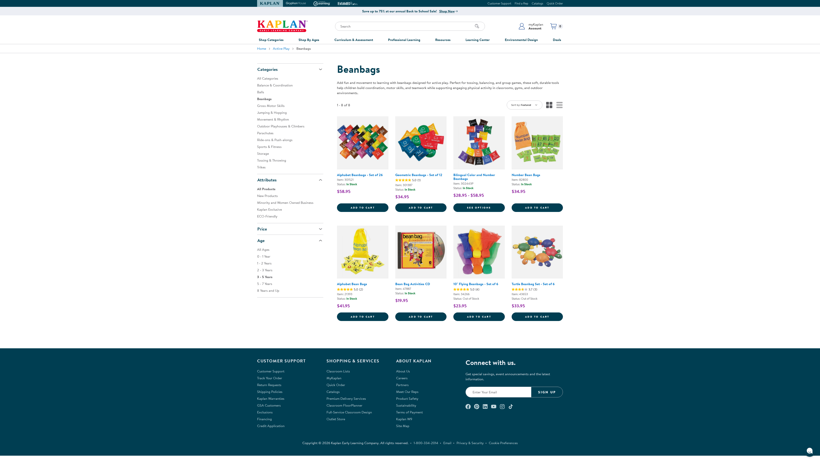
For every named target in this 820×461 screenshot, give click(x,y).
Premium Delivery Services (346, 398)
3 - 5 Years (264, 276)
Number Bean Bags (526, 174)
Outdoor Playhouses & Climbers (281, 126)
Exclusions (265, 412)
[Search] (477, 26)
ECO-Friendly (267, 216)
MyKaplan (334, 378)
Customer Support (499, 3)
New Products (267, 195)
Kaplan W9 (404, 419)
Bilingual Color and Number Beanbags (474, 176)
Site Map (402, 425)
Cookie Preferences (503, 443)
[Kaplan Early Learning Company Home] (282, 26)
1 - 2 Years (264, 263)
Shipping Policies (270, 391)
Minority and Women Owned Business (285, 202)
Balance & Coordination (275, 85)
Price (262, 229)
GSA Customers (269, 405)
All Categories (267, 78)
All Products (266, 189)
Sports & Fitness (269, 146)
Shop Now (447, 11)
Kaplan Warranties (270, 398)
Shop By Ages (309, 39)
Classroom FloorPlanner (344, 405)
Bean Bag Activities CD (412, 284)
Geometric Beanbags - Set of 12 (418, 174)
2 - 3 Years (264, 270)
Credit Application (271, 425)
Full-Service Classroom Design (349, 412)
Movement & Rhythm (273, 119)
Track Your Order (269, 378)
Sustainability (406, 405)
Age (261, 240)
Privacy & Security (470, 443)
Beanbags (264, 98)
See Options (486, 207)
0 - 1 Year (263, 256)
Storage (263, 153)
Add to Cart (369, 207)
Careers (402, 378)
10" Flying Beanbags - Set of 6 (475, 284)
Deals (557, 39)
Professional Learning (404, 39)
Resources (443, 39)
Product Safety (407, 398)
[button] (530, 26)
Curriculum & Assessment (353, 39)
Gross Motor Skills (271, 105)
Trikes (261, 167)
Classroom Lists (338, 371)
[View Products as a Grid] (549, 105)
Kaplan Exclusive (269, 209)
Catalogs (537, 3)
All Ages (263, 249)
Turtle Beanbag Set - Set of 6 (533, 284)
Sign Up (547, 392)
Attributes (267, 180)
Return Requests (269, 384)
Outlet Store (336, 419)
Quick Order (555, 3)
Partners (402, 384)
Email (447, 443)
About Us (403, 371)
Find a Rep (521, 3)
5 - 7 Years (264, 283)
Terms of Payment (409, 412)
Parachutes (265, 133)
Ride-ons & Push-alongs (275, 139)
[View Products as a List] (559, 105)
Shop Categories (271, 39)
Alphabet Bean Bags (352, 284)
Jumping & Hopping (272, 112)
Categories (267, 69)
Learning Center (478, 39)
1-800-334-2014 (426, 443)
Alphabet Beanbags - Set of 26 (360, 174)
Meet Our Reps (407, 391)
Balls (260, 92)
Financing (264, 419)
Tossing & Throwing (271, 160)
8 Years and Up (268, 290)
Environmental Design (521, 39)
